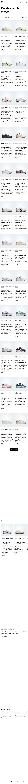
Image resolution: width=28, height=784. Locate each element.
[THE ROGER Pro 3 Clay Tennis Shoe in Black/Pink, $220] (21, 348)
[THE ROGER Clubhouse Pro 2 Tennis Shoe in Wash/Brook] (16, 320)
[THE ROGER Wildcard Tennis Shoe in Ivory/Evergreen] (2, 179)
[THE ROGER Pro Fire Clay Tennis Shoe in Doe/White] (6, 320)
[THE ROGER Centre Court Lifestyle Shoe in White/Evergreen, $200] (21, 62)
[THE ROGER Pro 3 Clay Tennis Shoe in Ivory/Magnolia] (20, 356)
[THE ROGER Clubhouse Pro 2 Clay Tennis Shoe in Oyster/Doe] (2, 392)
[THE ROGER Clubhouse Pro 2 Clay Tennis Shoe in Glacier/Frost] (2, 356)
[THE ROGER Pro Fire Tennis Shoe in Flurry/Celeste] (20, 216)
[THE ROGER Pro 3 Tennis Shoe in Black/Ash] (20, 36)
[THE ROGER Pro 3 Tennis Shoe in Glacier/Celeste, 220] (7, 530)
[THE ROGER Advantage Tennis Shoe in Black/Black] (2, 143)
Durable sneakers (6, 712)
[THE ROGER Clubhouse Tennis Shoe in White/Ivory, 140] (20, 530)
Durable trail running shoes (19, 712)
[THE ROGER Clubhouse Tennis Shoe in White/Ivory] (2, 216)
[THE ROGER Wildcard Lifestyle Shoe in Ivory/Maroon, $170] (21, 98)
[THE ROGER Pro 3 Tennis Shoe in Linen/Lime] (16, 36)
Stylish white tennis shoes (21, 716)
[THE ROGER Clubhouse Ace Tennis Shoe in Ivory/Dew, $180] (21, 241)
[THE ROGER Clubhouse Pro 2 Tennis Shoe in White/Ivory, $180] (7, 241)
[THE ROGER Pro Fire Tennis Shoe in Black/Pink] (6, 107)
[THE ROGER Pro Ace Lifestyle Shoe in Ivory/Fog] (2, 36)
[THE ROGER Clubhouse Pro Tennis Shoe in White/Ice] (24, 143)
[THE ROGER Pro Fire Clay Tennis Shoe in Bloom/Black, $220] (7, 312)
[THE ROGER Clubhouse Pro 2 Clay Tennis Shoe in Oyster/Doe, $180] (7, 384)
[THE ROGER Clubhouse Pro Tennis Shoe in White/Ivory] (16, 143)
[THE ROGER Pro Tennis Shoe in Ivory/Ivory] (20, 179)
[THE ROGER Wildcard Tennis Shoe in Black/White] (6, 179)
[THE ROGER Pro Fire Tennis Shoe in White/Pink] (2, 107)
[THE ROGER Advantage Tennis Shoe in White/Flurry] (10, 428)
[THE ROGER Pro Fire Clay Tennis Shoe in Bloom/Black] (2, 320)
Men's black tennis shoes (7, 716)
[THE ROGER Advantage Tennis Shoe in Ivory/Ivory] (2, 428)
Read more (4, 636)
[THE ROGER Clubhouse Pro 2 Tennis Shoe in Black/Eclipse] (20, 320)
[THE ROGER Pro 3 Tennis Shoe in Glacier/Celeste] (3, 538)
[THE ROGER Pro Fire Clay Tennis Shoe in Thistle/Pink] (20, 392)
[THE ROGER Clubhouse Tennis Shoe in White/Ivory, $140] (7, 208)
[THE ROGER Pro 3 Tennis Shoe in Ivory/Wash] (24, 36)
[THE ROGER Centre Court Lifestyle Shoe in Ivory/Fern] (20, 71)
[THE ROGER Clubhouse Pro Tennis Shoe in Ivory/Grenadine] (20, 143)
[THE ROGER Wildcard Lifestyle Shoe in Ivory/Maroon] (16, 107)
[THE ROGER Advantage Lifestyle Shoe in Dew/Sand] (16, 428)
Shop (26, 2)
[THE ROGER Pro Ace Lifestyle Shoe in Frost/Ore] (6, 36)
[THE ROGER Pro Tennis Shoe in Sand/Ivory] (24, 179)
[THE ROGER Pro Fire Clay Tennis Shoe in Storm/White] (16, 392)
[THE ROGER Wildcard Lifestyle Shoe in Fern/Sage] (24, 107)
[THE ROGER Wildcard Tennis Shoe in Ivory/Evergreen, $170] (7, 170)
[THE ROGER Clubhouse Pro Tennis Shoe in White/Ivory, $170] (21, 134)
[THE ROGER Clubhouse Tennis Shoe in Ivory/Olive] (10, 216)
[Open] (23, 781)
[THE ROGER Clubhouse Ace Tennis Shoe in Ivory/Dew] (16, 249)
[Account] (17, 781)
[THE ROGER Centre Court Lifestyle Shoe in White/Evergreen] (16, 71)
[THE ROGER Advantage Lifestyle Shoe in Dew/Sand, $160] (21, 420)
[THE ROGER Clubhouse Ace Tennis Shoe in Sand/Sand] (20, 249)
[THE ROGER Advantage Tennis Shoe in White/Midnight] (6, 143)
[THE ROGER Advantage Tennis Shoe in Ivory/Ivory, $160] (7, 420)
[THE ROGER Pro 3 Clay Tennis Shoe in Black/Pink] (16, 356)
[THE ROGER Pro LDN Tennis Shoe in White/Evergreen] (16, 286)
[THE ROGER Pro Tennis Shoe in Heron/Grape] (16, 179)
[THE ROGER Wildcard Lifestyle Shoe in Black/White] (20, 107)
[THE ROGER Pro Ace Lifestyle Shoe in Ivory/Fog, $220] (7, 27)
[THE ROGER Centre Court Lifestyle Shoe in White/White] (24, 71)
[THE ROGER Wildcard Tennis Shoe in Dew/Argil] (10, 179)
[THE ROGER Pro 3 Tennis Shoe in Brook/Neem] (10, 71)
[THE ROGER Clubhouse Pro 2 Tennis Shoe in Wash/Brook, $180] (21, 312)
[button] (4, 781)
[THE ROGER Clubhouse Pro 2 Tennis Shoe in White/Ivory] (2, 249)
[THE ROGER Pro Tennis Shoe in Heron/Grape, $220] (21, 170)
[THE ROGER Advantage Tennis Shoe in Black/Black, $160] (7, 134)
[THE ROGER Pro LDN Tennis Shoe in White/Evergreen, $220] (21, 277)
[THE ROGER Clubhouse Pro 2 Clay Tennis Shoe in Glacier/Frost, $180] (7, 348)
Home (21, 2)
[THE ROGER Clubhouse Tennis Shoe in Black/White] (6, 216)
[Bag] (11, 781)
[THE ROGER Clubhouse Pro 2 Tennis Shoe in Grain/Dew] (10, 249)
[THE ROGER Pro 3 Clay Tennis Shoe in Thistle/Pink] (24, 356)
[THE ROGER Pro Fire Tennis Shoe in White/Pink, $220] (7, 98)
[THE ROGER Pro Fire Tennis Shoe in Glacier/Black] (24, 216)
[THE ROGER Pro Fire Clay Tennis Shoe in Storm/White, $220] (21, 384)
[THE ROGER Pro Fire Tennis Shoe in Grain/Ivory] (10, 107)
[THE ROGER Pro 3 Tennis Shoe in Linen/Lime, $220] (21, 27)
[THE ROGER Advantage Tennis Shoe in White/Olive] (10, 143)
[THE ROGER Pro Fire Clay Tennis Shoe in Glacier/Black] (10, 320)
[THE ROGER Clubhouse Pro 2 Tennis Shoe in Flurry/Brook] (6, 249)
